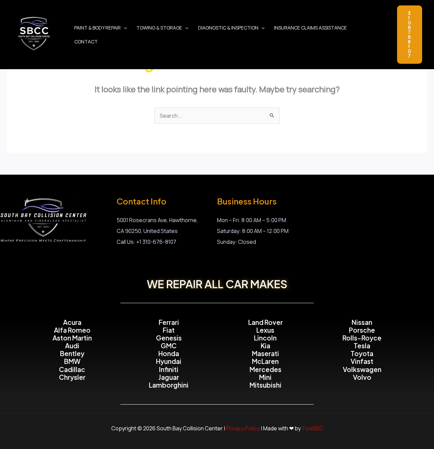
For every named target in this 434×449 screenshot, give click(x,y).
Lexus (265, 330)
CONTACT (86, 41)
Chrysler (72, 377)
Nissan (362, 322)
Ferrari (169, 322)
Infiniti (168, 369)
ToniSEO (312, 428)
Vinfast (362, 361)
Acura (72, 322)
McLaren (265, 361)
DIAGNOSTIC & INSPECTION (228, 27)
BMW (72, 361)
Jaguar (168, 377)
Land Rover (265, 322)
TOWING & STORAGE (159, 27)
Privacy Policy (243, 428)
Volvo (362, 377)
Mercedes (265, 369)
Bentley (72, 353)
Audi (72, 345)
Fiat (169, 330)
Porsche (362, 330)
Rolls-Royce (361, 338)
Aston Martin (72, 338)
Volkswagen (362, 369)
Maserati (265, 353)
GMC (169, 345)
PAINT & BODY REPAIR (97, 27)
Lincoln (265, 338)
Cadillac (72, 369)
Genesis (169, 338)
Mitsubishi (265, 385)
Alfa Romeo (72, 330)
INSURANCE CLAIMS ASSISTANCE (310, 27)
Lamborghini (169, 385)
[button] (124, 27)
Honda (168, 353)
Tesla (362, 345)
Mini (265, 377)
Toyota (362, 353)
